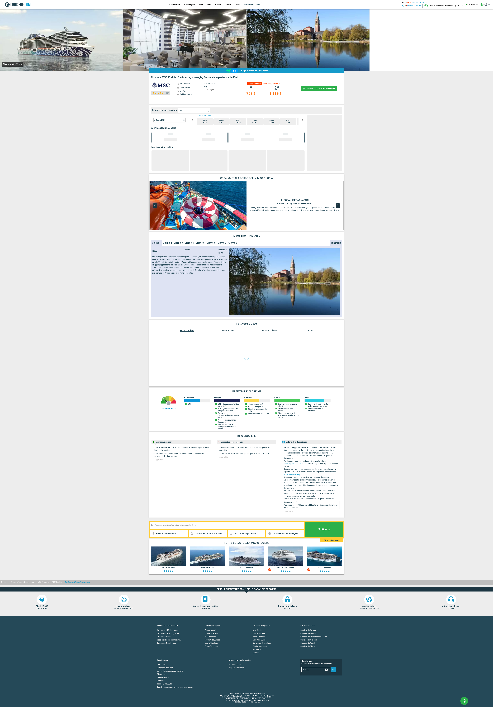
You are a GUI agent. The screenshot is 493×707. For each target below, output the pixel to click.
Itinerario (336, 258)
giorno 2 (167, 258)
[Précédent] (155, 221)
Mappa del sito (163, 687)
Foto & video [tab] (187, 346)
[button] (446, 6)
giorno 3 (178, 258)
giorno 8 (232, 258)
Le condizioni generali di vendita (170, 680)
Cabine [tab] (309, 346)
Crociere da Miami (307, 655)
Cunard (256, 662)
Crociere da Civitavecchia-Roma (313, 646)
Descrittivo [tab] (228, 346)
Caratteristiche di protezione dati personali (175, 696)
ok (333, 679)
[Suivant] (338, 221)
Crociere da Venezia (308, 649)
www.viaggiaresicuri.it (293, 473)
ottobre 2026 (159, 120)
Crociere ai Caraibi (164, 646)
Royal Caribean (259, 646)
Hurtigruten (257, 659)
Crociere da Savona (308, 639)
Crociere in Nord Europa (166, 652)
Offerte (228, 4)
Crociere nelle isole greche (168, 643)
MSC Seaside (210, 646)
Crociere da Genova (308, 643)
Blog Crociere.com (236, 677)
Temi (237, 4)
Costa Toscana (211, 655)
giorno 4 (189, 258)
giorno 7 (221, 258)
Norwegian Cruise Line (262, 652)
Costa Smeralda (211, 643)
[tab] (185, 100)
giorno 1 (156, 258)
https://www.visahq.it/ (293, 484)
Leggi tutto (158, 469)
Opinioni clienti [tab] (269, 346)
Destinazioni (174, 4)
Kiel (180, 111)
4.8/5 (167, 93)
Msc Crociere (258, 639)
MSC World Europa (212, 649)
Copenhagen (209, 89)
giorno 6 (211, 258)
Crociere (4, 591)
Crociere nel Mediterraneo (167, 639)
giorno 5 (200, 258)
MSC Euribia (57, 591)
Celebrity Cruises (260, 655)
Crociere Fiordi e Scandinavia (22, 591)
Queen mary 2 (210, 639)
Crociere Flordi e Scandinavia (169, 649)
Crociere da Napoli (307, 652)
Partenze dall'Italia (252, 4)
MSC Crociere (43, 591)
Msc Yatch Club (259, 649)
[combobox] (228, 534)
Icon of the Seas (211, 652)
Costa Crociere (259, 643)
